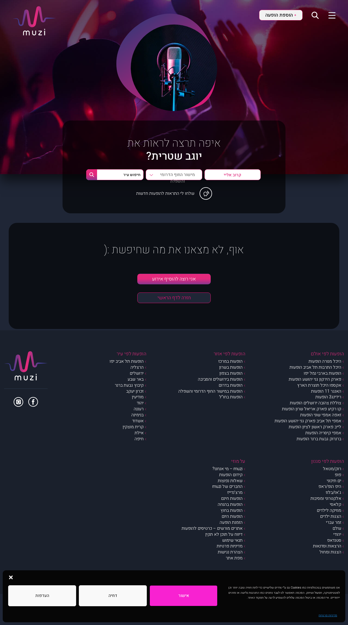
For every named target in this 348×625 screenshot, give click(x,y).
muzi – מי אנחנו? (227, 469)
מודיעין (138, 397)
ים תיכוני (334, 481)
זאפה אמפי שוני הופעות (320, 415)
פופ (338, 475)
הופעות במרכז (230, 361)
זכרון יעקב (135, 391)
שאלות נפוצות (230, 481)
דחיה (112, 596)
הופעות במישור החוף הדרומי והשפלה (210, 391)
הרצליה (137, 367)
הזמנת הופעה (231, 522)
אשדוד (138, 421)
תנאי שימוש (232, 540)
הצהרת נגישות (230, 552)
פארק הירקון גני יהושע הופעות (315, 379)
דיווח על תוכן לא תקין (224, 534)
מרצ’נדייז (235, 492)
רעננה (139, 409)
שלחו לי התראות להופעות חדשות (165, 193)
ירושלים (137, 373)
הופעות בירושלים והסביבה (220, 379)
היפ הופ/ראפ (329, 486)
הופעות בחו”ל (231, 397)
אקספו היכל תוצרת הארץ (319, 385)
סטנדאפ (334, 540)
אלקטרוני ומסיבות (325, 498)
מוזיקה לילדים (329, 510)
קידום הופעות (231, 475)
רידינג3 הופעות (328, 397)
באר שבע (136, 379)
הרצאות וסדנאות (327, 546)
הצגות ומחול (330, 552)
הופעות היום (232, 516)
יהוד (140, 403)
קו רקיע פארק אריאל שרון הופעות (311, 409)
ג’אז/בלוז (333, 492)
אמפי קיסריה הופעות (323, 433)
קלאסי (335, 504)
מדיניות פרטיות (328, 615)
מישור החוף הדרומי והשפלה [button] (177, 175)
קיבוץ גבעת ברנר (129, 385)
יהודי (337, 534)
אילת (139, 433)
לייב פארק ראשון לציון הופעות (315, 427)
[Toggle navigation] (328, 15)
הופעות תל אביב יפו (127, 361)
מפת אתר (234, 558)
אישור (183, 596)
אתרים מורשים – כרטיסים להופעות (212, 528)
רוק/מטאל (332, 469)
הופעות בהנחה (230, 504)
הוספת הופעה (280, 15)
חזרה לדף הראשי (174, 297)
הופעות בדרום (231, 385)
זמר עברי (333, 522)
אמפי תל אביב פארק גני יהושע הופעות (308, 421)
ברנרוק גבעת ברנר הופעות (319, 439)
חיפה (139, 439)
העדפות (42, 596)
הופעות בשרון (231, 367)
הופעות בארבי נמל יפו (322, 373)
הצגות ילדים (330, 516)
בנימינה (137, 415)
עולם (337, 528)
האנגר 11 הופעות (326, 391)
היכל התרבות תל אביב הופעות (315, 367)
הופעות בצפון (231, 373)
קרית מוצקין (133, 427)
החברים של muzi (227, 486)
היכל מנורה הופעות (325, 361)
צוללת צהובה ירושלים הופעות (315, 403)
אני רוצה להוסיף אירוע (174, 279)
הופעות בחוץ (231, 510)
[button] (11, 577)
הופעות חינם (232, 498)
